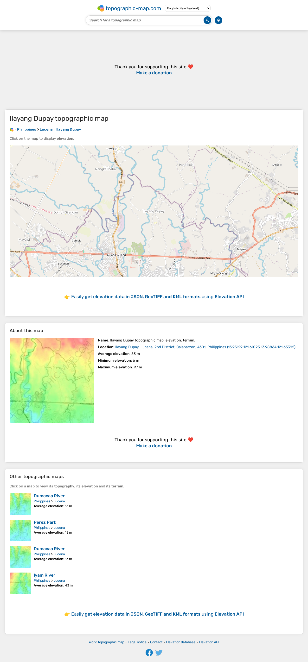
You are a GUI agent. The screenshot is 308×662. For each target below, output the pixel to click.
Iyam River (44, 575)
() (205, 347)
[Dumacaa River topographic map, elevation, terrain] (20, 504)
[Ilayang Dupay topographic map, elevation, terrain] (52, 380)
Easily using (157, 296)
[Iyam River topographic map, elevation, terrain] (20, 583)
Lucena (59, 501)
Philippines (42, 501)
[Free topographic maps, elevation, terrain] (11, 129)
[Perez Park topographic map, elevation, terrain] (20, 530)
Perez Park (45, 522)
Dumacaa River (49, 495)
